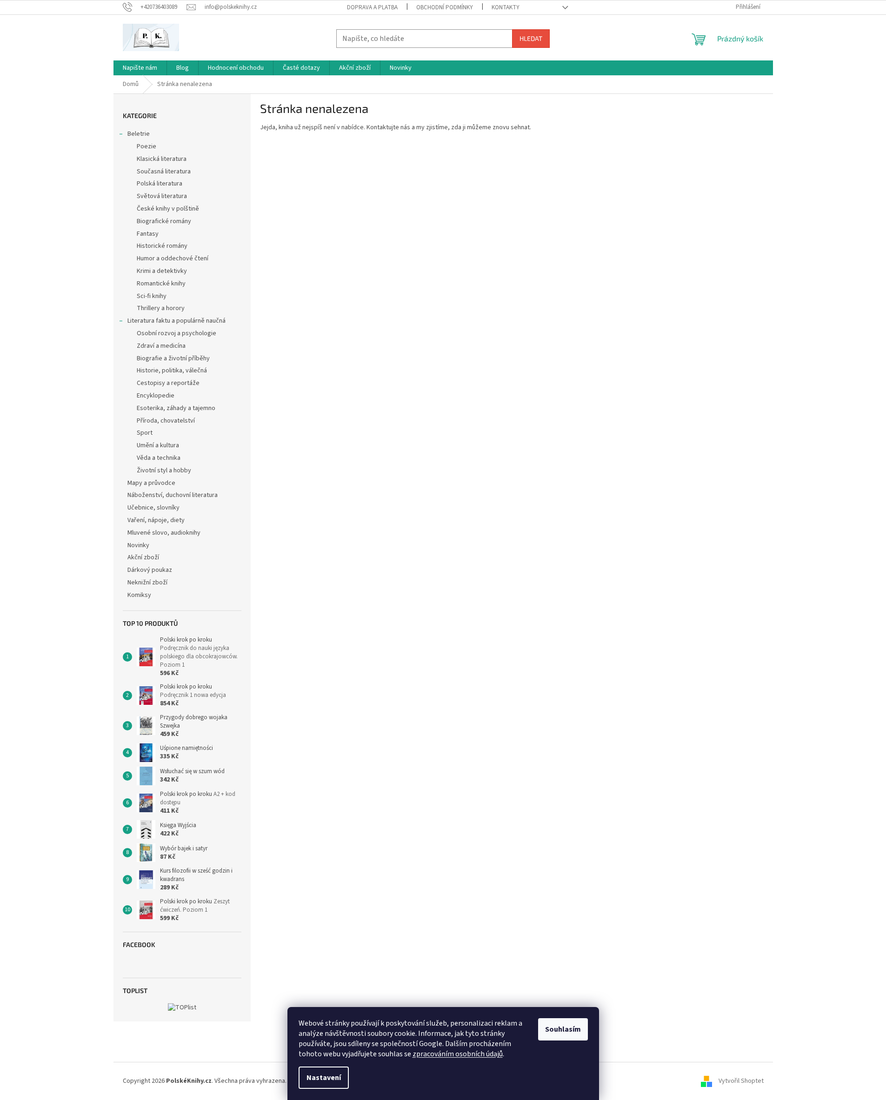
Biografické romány (164, 221)
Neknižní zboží (147, 582)
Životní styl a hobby (164, 470)
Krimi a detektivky (162, 271)
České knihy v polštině (168, 208)
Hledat (531, 38)
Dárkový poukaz (149, 570)
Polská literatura (159, 183)
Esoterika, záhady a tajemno (176, 408)
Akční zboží (143, 557)
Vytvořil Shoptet (741, 1081)
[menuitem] (140, 67)
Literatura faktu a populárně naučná (176, 320)
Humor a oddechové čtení (172, 258)
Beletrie (138, 134)
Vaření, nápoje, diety (156, 520)
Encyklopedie (155, 395)
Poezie (146, 146)
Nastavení (323, 1078)
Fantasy (148, 234)
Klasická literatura (162, 159)
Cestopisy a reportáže (168, 383)
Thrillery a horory (161, 308)
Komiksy (139, 595)
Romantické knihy (161, 283)
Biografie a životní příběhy (173, 358)
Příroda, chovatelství (166, 420)
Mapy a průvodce (151, 483)
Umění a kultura (158, 445)
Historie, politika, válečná (172, 370)
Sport (145, 432)
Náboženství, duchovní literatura (172, 495)
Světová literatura (162, 196)
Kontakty (506, 7)
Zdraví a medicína (161, 346)
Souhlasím (563, 1029)
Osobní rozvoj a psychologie (176, 333)
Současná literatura (164, 171)
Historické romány (162, 246)
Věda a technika (158, 458)
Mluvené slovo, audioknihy (163, 532)
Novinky (138, 545)
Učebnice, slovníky (153, 507)
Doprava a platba (372, 7)
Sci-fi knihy (152, 296)
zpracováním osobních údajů (458, 1054)
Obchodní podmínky (444, 7)
